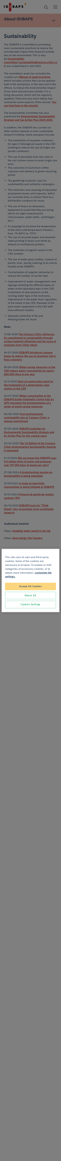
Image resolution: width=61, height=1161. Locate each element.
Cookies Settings (30, 604)
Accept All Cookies (30, 586)
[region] (30, 580)
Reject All (30, 595)
